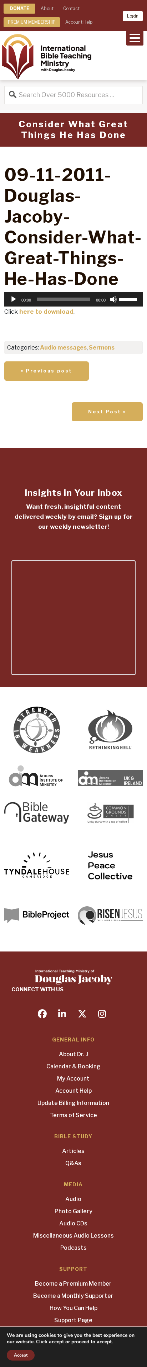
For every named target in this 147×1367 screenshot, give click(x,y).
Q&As (73, 1163)
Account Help (78, 22)
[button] (135, 37)
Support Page (73, 1320)
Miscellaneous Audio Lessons (73, 1235)
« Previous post (46, 371)
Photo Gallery (73, 1211)
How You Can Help (73, 1308)
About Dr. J (73, 1054)
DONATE (19, 8)
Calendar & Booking (73, 1066)
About (47, 8)
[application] (73, 299)
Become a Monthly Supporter (73, 1295)
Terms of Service (73, 1115)
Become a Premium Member (73, 1283)
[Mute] (113, 299)
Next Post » (107, 411)
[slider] (129, 298)
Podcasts (73, 1247)
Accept (20, 1355)
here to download (46, 311)
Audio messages (63, 347)
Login (132, 16)
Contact (71, 8)
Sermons (102, 347)
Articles (73, 1151)
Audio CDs (73, 1223)
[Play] (13, 299)
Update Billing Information (73, 1103)
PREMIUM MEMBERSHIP (32, 22)
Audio (73, 1199)
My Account (73, 1078)
